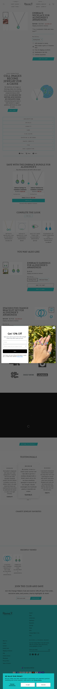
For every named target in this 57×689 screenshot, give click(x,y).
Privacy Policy (20, 356)
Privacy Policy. (38, 680)
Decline (43, 685)
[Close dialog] (54, 327)
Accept (28, 685)
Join (15, 351)
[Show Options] (25, 346)
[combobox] (14, 346)
